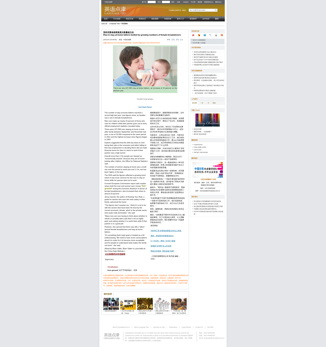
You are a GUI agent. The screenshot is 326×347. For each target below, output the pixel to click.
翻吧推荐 (195, 140)
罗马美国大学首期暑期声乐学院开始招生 (207, 201)
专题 (196, 110)
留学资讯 (195, 197)
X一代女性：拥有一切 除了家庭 (163, 241)
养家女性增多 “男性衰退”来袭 (162, 251)
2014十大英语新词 (199, 40)
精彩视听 (155, 19)
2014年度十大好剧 (199, 43)
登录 (172, 2)
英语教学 (193, 19)
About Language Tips (141, 327)
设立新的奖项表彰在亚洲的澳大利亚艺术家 (208, 206)
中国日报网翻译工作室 (208, 179)
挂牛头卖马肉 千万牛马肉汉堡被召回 (206, 60)
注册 (178, 2)
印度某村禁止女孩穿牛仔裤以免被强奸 (207, 65)
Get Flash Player (145, 107)
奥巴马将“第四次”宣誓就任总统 (204, 54)
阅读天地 (129, 19)
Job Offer (210, 327)
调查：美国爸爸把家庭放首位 (162, 236)
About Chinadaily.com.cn (121, 327)
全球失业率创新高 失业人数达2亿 (205, 52)
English (186, 2)
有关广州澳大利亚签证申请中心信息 (206, 204)
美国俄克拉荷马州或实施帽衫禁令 (205, 75)
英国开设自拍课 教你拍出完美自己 (205, 78)
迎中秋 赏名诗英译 (200, 134)
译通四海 (167, 19)
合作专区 (205, 19)
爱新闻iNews (208, 2)
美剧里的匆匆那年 (111, 311)
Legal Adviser (186, 327)
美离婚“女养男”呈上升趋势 (161, 246)
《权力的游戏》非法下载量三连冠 (205, 93)
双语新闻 (124, 23)
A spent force (198, 145)
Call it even (197, 150)
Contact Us (199, 327)
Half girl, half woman (201, 152)
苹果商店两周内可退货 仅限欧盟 (204, 90)
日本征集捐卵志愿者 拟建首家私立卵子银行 (208, 62)
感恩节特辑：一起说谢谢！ (203, 132)
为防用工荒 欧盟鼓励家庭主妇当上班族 (166, 231)
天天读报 (116, 19)
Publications (173, 327)
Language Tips (114, 23)
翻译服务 (195, 158)
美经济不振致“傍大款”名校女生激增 (206, 57)
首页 (106, 19)
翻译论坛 (218, 2)
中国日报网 (108, 2)
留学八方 (180, 19)
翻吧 (217, 19)
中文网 (193, 2)
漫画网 (200, 2)
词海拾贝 (142, 19)
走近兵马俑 (197, 129)
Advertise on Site (159, 327)
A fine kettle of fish (200, 147)
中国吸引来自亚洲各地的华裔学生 (205, 209)
